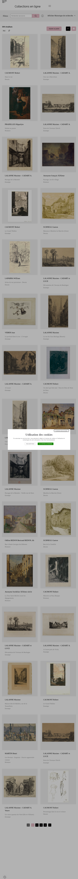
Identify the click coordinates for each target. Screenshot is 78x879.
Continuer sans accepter (61, 430)
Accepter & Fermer (45, 444)
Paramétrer (30, 444)
